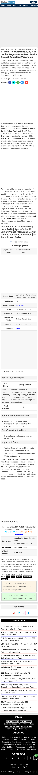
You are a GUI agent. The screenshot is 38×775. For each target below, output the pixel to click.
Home (3, 5)
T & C (25, 767)
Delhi (18, 328)
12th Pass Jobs (26, 721)
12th (2, 138)
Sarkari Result (11, 219)
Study (8, 2)
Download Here (20, 548)
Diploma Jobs (26, 726)
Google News (26, 532)
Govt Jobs (20, 305)
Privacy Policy (16, 767)
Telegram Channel (12, 532)
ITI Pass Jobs (28, 724)
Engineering (16, 138)
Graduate (25, 138)
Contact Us (23, 765)
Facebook (19, 534)
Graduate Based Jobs (13, 724)
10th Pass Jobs (12, 721)
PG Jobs (28, 729)
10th (30, 136)
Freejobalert (9, 79)
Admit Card (17, 5)
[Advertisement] (19, 26)
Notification (6, 548)
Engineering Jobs (12, 726)
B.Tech (8, 138)
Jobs (9, 5)
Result (26, 5)
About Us (13, 765)
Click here (18, 552)
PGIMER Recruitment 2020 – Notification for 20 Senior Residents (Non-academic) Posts (17, 587)
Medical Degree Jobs (14, 729)
